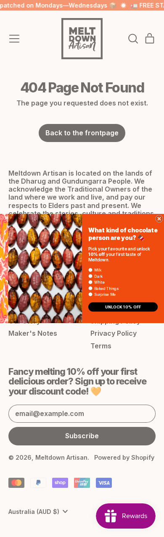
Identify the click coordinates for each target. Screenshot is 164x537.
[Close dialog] (159, 219)
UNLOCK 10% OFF (123, 307)
